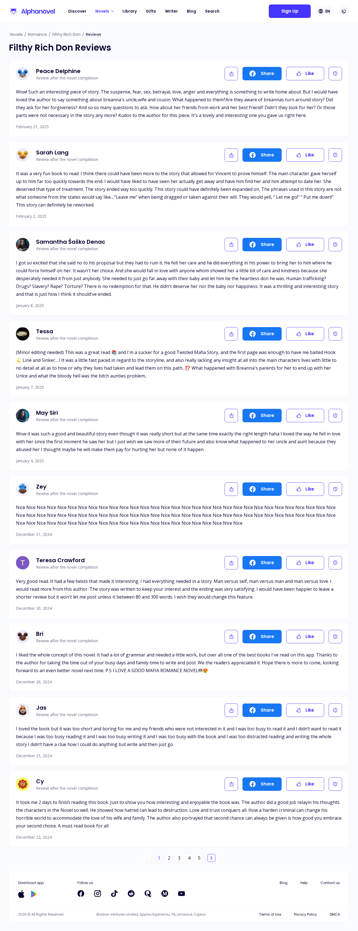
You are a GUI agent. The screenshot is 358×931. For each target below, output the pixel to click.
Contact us (330, 882)
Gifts (151, 11)
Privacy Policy (305, 914)
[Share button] (231, 73)
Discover (77, 11)
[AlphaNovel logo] (32, 11)
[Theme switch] (344, 11)
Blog (191, 11)
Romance (37, 34)
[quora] (148, 893)
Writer (171, 11)
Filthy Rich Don (66, 34)
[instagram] (97, 893)
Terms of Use (270, 914)
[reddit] (131, 893)
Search (212, 11)
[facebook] (80, 893)
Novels (16, 34)
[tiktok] (114, 893)
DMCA (335, 914)
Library (130, 11)
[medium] (164, 893)
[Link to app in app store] (21, 894)
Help (304, 882)
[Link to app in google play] (34, 894)
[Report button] (335, 73)
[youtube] (181, 893)
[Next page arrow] (211, 858)
